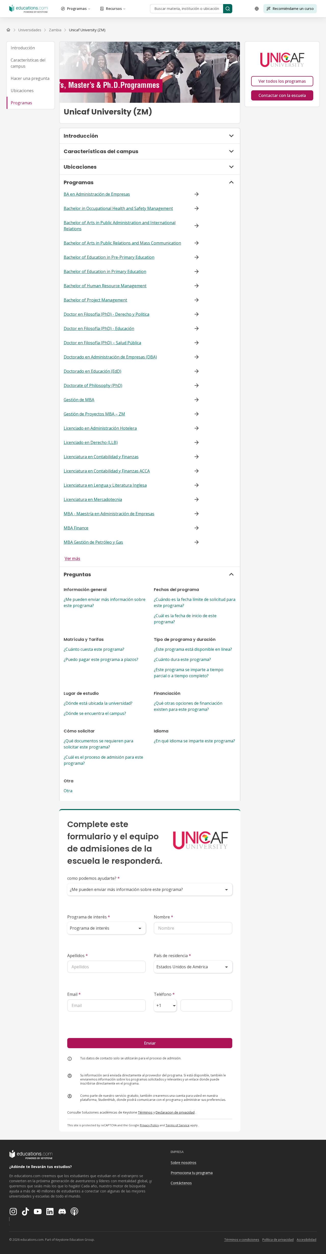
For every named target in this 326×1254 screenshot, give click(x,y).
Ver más (72, 558)
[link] (87, 30)
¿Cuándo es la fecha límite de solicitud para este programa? (194, 602)
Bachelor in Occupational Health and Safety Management (118, 208)
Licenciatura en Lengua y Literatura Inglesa (105, 485)
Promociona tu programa (192, 1172)
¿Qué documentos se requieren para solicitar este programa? (98, 744)
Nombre (163, 917)
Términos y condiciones (241, 1239)
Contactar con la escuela (282, 95)
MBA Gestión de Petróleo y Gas (93, 542)
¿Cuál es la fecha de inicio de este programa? (185, 619)
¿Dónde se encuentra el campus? (95, 713)
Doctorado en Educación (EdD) (92, 371)
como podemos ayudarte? (93, 878)
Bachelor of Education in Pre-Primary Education (109, 257)
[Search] (227, 8)
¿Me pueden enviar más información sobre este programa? (104, 602)
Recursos (114, 8)
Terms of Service (177, 1125)
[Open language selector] (256, 8)
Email (74, 994)
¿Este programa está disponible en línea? (193, 649)
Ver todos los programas (282, 81)
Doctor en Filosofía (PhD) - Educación (99, 328)
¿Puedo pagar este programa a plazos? (101, 659)
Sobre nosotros (183, 1162)
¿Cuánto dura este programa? (182, 659)
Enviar (150, 1043)
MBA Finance (76, 528)
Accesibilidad (306, 1239)
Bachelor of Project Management (95, 300)
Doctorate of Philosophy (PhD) (93, 385)
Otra (68, 791)
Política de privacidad (278, 1239)
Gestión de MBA (79, 399)
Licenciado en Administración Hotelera (100, 428)
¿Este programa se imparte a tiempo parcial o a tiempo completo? (188, 673)
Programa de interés (88, 917)
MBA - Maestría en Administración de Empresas (109, 513)
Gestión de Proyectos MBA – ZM (94, 414)
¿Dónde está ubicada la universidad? (98, 703)
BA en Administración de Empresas (97, 194)
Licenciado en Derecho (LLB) (91, 442)
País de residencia (172, 955)
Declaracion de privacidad (175, 1112)
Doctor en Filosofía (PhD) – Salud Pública (102, 342)
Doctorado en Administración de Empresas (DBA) (110, 357)
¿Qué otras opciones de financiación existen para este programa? (188, 706)
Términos (145, 1112)
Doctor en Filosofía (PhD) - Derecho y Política (106, 314)
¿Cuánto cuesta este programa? (94, 649)
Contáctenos (181, 1182)
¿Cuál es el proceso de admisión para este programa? (103, 760)
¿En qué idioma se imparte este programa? (194, 741)
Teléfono (164, 994)
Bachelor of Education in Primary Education (105, 271)
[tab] (31, 48)
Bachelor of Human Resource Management (105, 286)
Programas (77, 8)
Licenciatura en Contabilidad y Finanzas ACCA (107, 471)
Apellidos (77, 955)
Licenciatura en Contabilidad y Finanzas (101, 456)
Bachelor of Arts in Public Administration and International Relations (119, 226)
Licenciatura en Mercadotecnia (93, 499)
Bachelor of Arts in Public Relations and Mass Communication (122, 243)
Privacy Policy (149, 1125)
